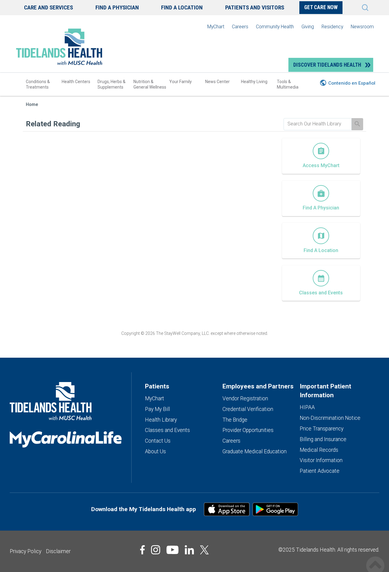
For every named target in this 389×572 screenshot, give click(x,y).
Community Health (275, 27)
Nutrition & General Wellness (149, 84)
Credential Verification (247, 409)
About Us (155, 451)
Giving (307, 27)
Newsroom (362, 27)
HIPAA (307, 407)
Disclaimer (58, 551)
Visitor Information (321, 460)
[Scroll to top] (375, 559)
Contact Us (157, 441)
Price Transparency (321, 429)
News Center (217, 81)
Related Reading (53, 124)
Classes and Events (167, 430)
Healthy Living (254, 81)
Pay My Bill (157, 409)
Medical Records (319, 450)
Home (32, 104)
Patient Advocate (319, 471)
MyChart (215, 27)
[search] (317, 124)
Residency (332, 27)
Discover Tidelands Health (327, 65)
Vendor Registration (245, 398)
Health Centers (76, 81)
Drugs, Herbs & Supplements (112, 84)
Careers (240, 27)
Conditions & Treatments (38, 84)
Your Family (180, 81)
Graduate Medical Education (254, 451)
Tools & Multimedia (287, 84)
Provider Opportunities (248, 430)
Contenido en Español (351, 83)
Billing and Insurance (323, 439)
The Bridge (234, 420)
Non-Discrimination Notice (330, 418)
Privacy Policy (25, 551)
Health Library (161, 420)
